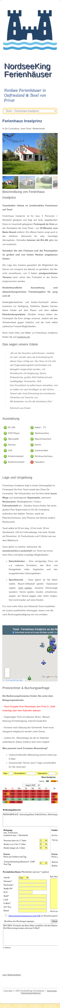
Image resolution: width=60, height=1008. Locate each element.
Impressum (52, 991)
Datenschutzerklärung (31, 993)
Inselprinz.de (23, 337)
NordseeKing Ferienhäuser (28, 70)
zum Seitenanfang (11, 974)
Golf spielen (25, 588)
